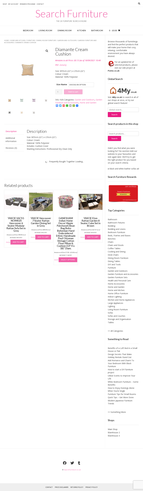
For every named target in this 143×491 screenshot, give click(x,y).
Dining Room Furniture (46, 40)
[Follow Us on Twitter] (72, 463)
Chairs (110, 242)
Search (114, 138)
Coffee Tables (114, 248)
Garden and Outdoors (67, 40)
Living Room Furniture (118, 309)
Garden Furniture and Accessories (123, 274)
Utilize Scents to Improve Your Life (121, 377)
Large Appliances (115, 303)
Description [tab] (11, 131)
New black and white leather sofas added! (121, 168)
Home (6, 40)
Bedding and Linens (117, 229)
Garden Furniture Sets (117, 277)
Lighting (111, 306)
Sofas (110, 312)
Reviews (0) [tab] (11, 147)
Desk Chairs (113, 254)
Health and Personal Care (119, 280)
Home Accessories (116, 283)
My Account (13, 4)
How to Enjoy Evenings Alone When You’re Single (121, 389)
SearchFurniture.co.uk (72, 470)
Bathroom (97, 30)
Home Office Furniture (118, 293)
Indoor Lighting (114, 296)
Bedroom (28, 30)
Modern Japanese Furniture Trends (120, 402)
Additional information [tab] (11, 140)
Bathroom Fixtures (116, 222)
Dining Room (65, 30)
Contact (40, 4)
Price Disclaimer (61, 487)
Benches (112, 238)
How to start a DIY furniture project (120, 371)
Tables (111, 322)
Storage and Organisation (119, 319)
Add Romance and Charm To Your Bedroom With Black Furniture (121, 363)
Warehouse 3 (114, 435)
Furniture (31, 40)
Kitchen (81, 30)
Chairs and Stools (116, 245)
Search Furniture (71, 13)
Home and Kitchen (17, 40)
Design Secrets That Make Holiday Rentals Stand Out (120, 356)
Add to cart (73, 92)
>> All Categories (115, 331)
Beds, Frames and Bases (119, 235)
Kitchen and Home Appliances (121, 300)
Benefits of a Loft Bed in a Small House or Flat (122, 349)
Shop (5, 4)
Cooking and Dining (116, 251)
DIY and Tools (114, 264)
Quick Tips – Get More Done (121, 397)
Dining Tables (114, 261)
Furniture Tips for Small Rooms (122, 394)
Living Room (45, 30)
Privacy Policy (91, 487)
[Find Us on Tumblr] (79, 463)
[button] (46, 50)
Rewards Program (27, 4)
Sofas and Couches (116, 316)
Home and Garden (88, 102)
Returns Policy (77, 487)
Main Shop (112, 429)
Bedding (111, 226)
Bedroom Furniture (116, 232)
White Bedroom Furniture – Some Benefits (123, 383)
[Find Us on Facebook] (64, 463)
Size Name (61, 84)
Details (63, 65)
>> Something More (117, 412)
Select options (68, 259)
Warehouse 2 (114, 432)
